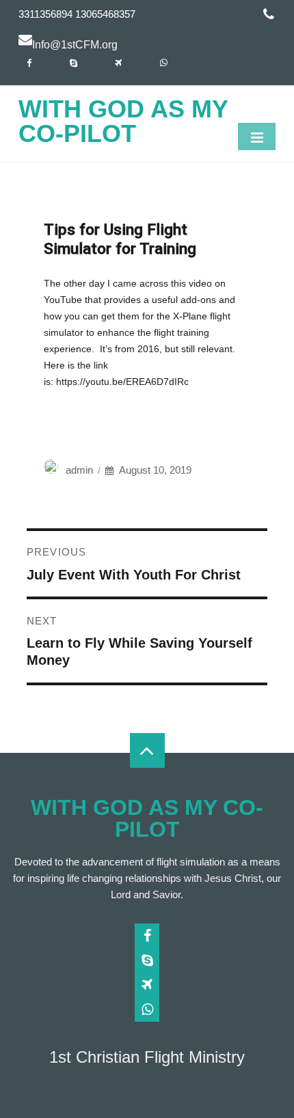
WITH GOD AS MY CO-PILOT (123, 121)
